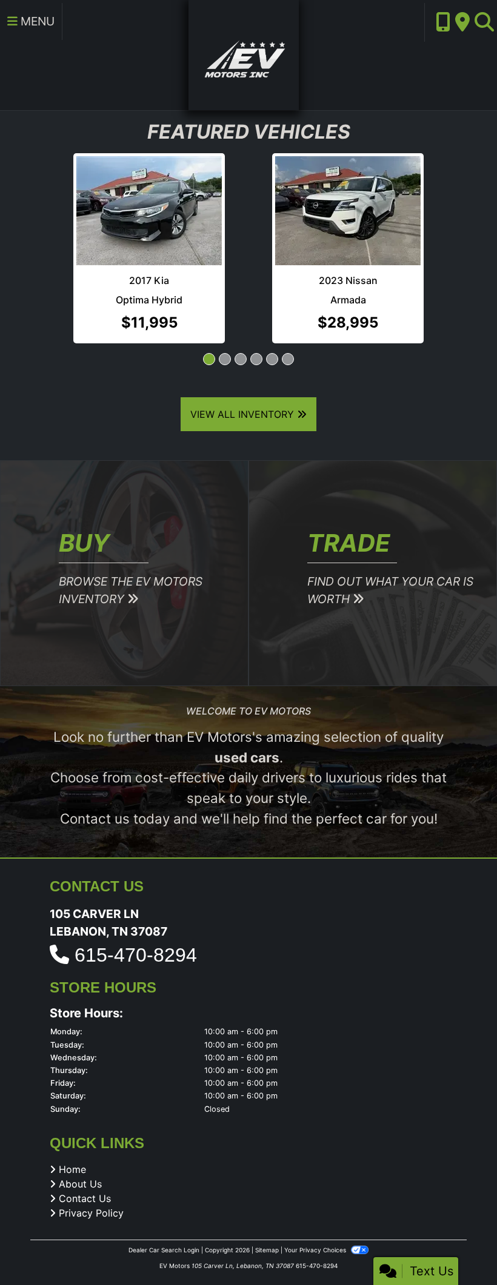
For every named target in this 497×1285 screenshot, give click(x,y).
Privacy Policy (91, 1213)
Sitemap (267, 1250)
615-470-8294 (136, 955)
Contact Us (85, 1198)
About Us (80, 1184)
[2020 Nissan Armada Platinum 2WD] (374, 183)
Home (72, 1169)
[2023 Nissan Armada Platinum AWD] (193, 210)
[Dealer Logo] (243, 54)
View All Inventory (243, 414)
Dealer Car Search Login (163, 1250)
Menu (36, 21)
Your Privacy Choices (316, 1250)
